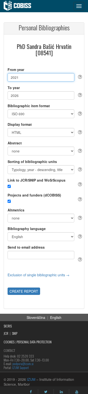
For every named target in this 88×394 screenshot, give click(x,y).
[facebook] (31, 392)
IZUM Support (20, 367)
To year (14, 87)
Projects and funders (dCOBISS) (34, 195)
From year (16, 69)
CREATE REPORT (24, 291)
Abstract (15, 142)
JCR (6, 333)
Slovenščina (36, 317)
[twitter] (45, 392)
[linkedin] (61, 392)
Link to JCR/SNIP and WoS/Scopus (37, 180)
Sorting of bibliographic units (32, 161)
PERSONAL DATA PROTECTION (34, 341)
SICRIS (8, 325)
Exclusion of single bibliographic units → (38, 274)
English (55, 317)
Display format (20, 124)
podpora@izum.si (22, 363)
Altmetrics (16, 210)
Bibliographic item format (29, 105)
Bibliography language (27, 228)
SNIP (14, 333)
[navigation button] (79, 6)
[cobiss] (20, 6)
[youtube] (76, 392)
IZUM (31, 379)
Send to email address (26, 247)
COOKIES (9, 341)
